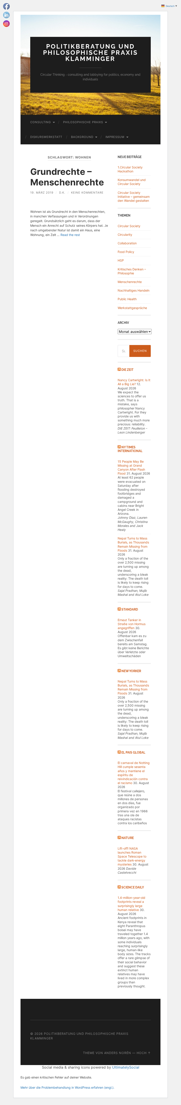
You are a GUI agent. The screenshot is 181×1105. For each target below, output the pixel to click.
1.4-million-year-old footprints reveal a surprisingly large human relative (131, 904)
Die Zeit (127, 369)
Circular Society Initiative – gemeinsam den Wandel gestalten (134, 196)
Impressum (115, 137)
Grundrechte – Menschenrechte (67, 177)
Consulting (40, 122)
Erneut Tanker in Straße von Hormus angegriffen (131, 624)
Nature (127, 838)
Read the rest (70, 235)
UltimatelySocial (125, 1067)
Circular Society (129, 226)
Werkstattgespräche (132, 308)
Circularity (125, 234)
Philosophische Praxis (83, 122)
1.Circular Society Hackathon (130, 169)
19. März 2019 (41, 192)
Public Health (127, 299)
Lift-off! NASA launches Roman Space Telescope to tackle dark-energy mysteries (132, 856)
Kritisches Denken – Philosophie (132, 271)
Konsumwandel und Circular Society (132, 182)
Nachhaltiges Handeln (133, 290)
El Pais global (133, 752)
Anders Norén (117, 1053)
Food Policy (126, 252)
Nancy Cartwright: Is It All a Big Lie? (134, 382)
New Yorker (131, 671)
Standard (129, 609)
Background (82, 137)
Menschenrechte (130, 282)
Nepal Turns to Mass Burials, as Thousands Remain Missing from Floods (133, 544)
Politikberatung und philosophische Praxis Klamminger (90, 52)
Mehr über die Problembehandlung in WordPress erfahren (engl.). (67, 1087)
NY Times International (130, 449)
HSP (121, 260)
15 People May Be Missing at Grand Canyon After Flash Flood (131, 467)
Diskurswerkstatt (46, 137)
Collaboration (127, 243)
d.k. (62, 192)
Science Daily (132, 887)
